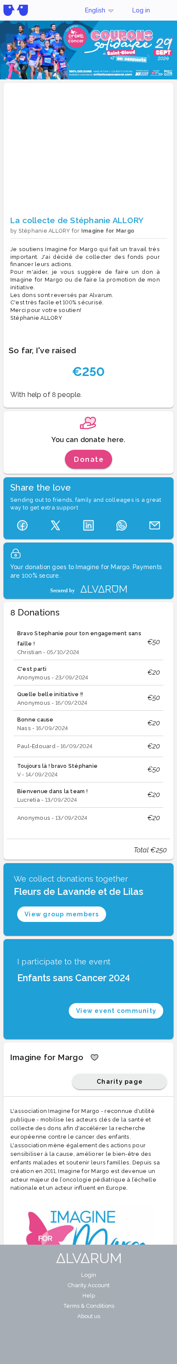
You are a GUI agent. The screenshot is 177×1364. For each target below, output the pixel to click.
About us (88, 1316)
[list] (88, 727)
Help (88, 1295)
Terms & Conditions (88, 1306)
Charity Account (88, 1285)
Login (88, 1275)
